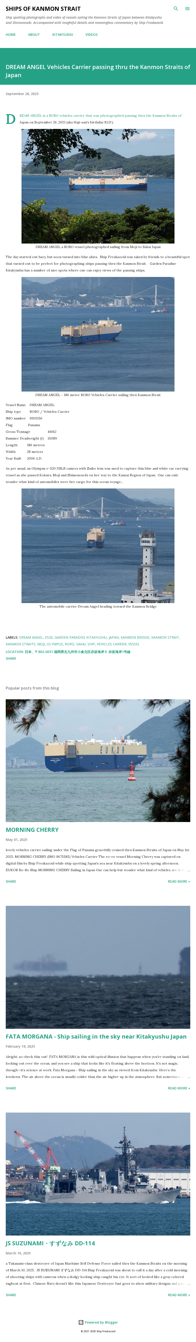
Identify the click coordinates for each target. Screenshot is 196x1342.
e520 (49, 637)
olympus (55, 644)
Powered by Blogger (101, 1322)
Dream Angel (31, 637)
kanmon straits (20, 644)
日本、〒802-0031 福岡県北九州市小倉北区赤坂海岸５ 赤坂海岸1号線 (78, 651)
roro (69, 644)
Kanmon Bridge (135, 637)
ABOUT (34, 34)
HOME (11, 34)
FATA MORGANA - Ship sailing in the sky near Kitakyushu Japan (96, 1036)
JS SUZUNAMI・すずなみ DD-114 (50, 1243)
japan (114, 637)
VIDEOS (92, 34)
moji (41, 644)
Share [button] (11, 658)
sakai (81, 644)
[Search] (176, 8)
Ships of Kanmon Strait (43, 8)
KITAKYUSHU (62, 34)
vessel (134, 644)
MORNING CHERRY (32, 829)
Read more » (179, 881)
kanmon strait (165, 637)
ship (91, 644)
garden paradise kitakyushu (80, 637)
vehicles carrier (111, 644)
